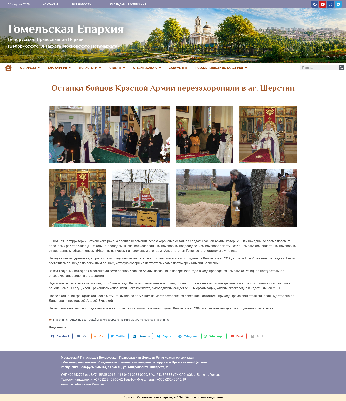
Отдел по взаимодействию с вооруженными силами (104, 319)
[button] (61, 336)
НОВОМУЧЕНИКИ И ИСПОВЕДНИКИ (219, 67)
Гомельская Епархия (66, 29)
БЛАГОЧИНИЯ (57, 67)
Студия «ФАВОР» (145, 67)
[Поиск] (341, 67)
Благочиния (61, 319)
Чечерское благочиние (154, 319)
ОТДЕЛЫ (115, 67)
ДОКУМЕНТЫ (178, 67)
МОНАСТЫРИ (88, 67)
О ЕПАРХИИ (28, 67)
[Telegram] (338, 4)
